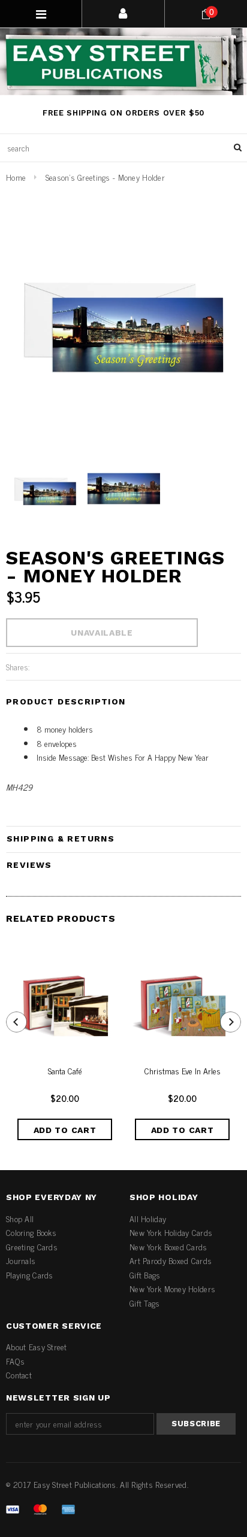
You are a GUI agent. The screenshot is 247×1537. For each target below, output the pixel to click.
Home (16, 177)
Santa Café (65, 1071)
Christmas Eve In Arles (182, 1071)
